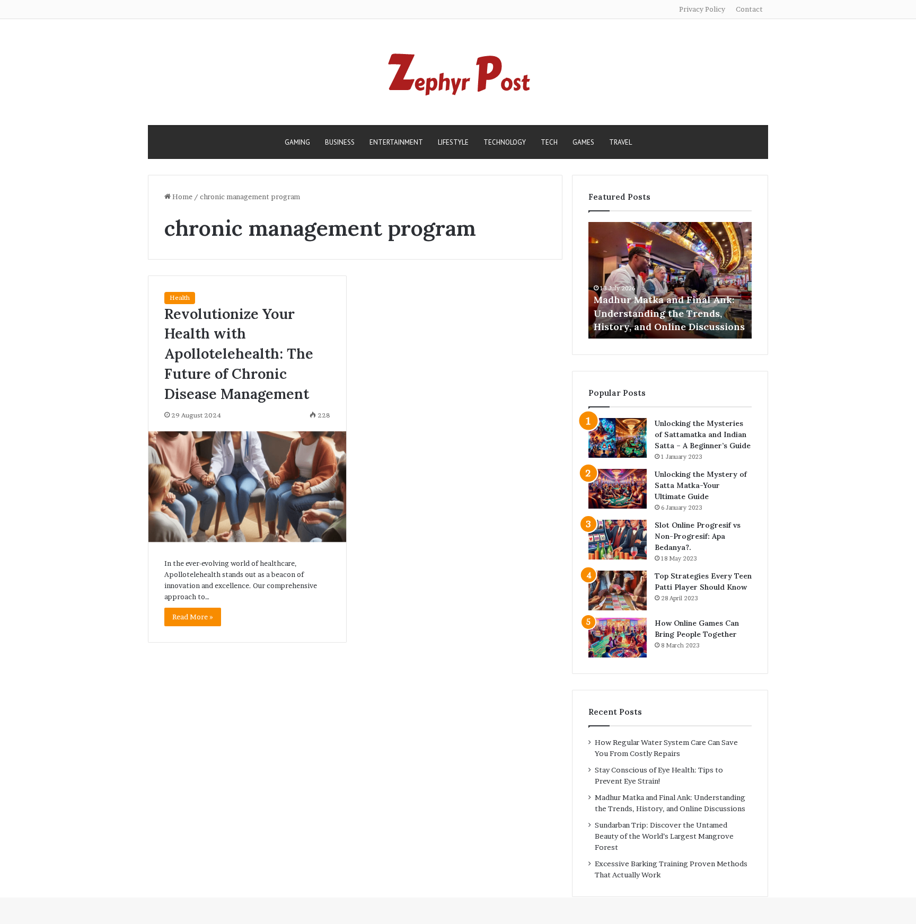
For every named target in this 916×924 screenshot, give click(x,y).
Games (583, 142)
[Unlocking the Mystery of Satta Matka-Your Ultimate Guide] (617, 489)
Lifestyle (453, 142)
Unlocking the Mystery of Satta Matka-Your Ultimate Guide (701, 485)
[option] (670, 280)
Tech (549, 142)
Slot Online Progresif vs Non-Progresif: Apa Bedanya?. (698, 536)
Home (181, 196)
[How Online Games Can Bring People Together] (617, 638)
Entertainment (396, 142)
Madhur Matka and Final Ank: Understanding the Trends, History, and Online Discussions (669, 313)
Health (180, 297)
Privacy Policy (702, 9)
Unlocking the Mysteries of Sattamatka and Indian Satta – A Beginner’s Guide (703, 434)
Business (340, 142)
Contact (749, 9)
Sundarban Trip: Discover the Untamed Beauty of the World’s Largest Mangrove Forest (664, 836)
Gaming (297, 142)
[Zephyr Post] (458, 72)
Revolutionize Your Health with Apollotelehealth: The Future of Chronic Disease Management (238, 354)
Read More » (192, 616)
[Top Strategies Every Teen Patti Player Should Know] (617, 590)
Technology (504, 142)
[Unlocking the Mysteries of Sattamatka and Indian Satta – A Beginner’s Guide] (617, 438)
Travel (620, 142)
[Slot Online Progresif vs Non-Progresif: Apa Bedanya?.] (617, 539)
